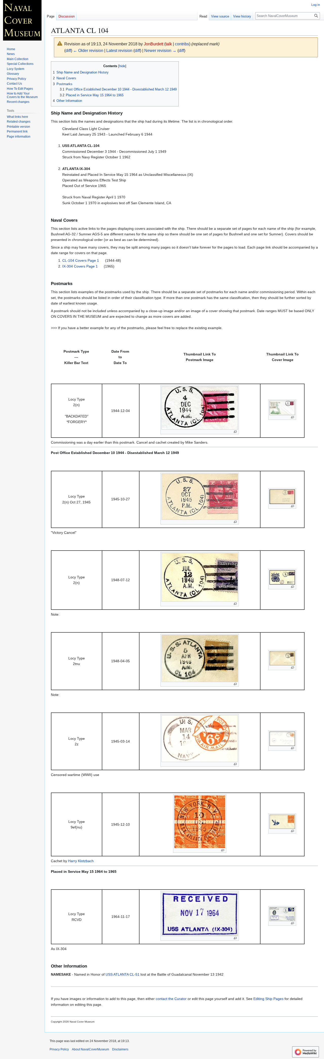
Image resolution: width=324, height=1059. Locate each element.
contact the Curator (171, 999)
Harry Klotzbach (81, 861)
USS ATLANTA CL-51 (122, 974)
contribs (182, 44)
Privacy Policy (59, 1049)
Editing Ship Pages (268, 999)
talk (169, 44)
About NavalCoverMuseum (90, 1049)
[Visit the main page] (22, 20)
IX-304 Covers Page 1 (80, 266)
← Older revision (88, 50)
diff (68, 50)
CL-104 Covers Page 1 (81, 260)
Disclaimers (120, 1049)
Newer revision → (160, 50)
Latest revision (119, 50)
